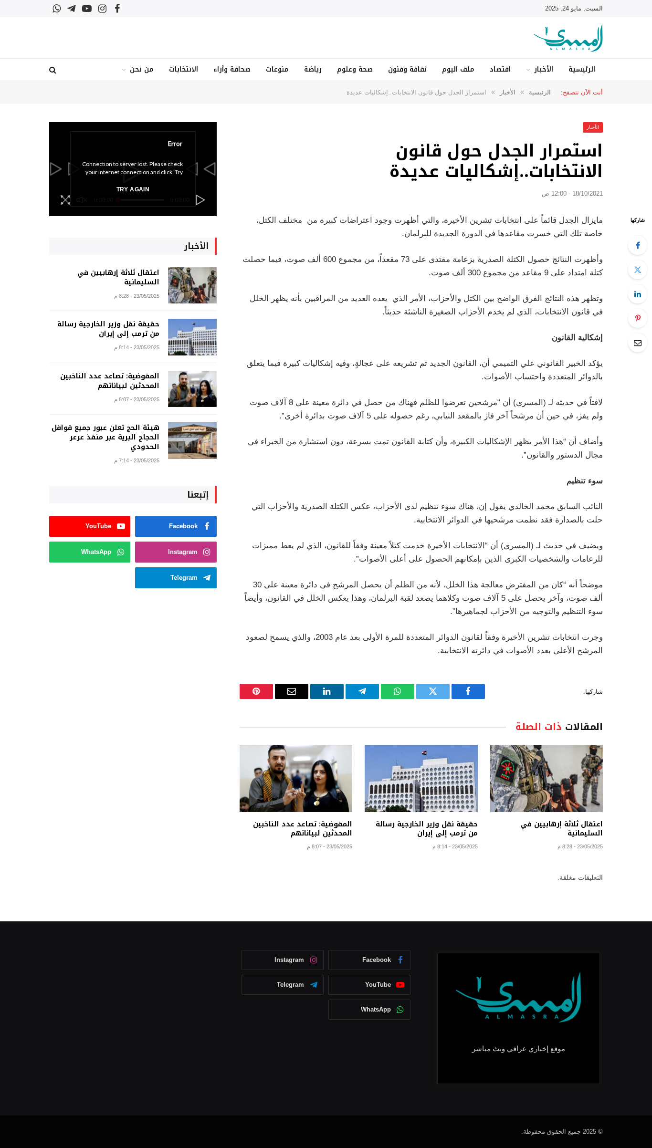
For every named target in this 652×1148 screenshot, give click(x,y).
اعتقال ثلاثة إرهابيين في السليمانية (562, 829)
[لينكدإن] (637, 293)
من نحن (142, 69)
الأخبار (543, 69)
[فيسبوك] (637, 245)
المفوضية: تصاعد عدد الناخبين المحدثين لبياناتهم (302, 829)
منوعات (277, 69)
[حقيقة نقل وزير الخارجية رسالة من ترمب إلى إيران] (421, 778)
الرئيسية (581, 69)
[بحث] (53, 70)
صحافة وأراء (232, 69)
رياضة (313, 69)
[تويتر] (637, 269)
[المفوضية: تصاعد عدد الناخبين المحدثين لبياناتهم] (296, 778)
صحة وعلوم (355, 69)
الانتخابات (183, 69)
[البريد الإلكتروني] (637, 342)
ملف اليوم (458, 69)
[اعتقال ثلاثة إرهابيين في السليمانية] (546, 778)
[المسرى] (568, 38)
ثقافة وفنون (407, 69)
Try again (132, 189)
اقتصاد (500, 69)
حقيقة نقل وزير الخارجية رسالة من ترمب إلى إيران (426, 829)
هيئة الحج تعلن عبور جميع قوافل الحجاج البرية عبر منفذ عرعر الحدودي (105, 437)
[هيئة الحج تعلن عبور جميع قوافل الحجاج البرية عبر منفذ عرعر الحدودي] (192, 440)
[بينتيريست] (637, 318)
